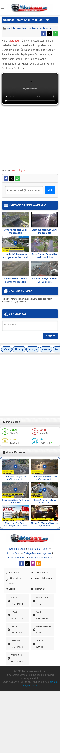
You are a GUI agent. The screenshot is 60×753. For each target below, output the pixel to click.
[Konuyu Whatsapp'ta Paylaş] (55, 33)
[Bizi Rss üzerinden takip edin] (38, 563)
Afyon (6, 349)
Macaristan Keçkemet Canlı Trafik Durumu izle (44, 477)
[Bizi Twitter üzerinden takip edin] (27, 563)
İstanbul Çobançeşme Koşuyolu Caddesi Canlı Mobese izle (15, 257)
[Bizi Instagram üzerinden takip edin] (33, 563)
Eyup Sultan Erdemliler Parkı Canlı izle (44, 256)
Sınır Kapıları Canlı (38, 548)
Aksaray (19, 349)
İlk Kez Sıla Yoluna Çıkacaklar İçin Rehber (44, 524)
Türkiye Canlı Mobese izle (39, 28)
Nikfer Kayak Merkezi (41, 557)
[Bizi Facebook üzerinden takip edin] (21, 563)
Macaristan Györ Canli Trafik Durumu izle (15, 501)
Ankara (46, 349)
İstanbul (14, 40)
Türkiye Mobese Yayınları (37, 553)
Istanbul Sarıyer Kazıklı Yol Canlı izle (44, 280)
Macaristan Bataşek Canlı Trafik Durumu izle (15, 477)
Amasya (32, 349)
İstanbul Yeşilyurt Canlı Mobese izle (44, 231)
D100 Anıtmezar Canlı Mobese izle (15, 231)
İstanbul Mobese (17, 557)
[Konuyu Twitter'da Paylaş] (49, 33)
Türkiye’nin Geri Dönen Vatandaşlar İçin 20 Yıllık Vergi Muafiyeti (15, 525)
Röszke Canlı (13, 553)
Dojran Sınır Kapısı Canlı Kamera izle (44, 501)
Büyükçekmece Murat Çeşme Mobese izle (15, 280)
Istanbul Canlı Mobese (16, 28)
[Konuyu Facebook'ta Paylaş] (43, 33)
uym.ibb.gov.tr (19, 170)
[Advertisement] (30, 138)
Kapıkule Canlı (17, 548)
